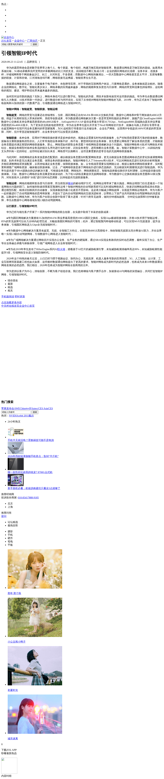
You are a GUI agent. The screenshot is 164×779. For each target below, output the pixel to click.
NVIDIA (13, 415)
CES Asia (43, 408)
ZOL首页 (6, 40)
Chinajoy (24, 408)
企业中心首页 (27, 305)
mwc (35, 408)
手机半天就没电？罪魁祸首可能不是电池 (31, 440)
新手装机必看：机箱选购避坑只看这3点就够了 (34, 488)
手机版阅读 (7, 296)
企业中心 (19, 40)
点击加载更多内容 (11, 302)
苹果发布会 (7, 408)
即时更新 (20, 296)
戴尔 (31, 415)
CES (50, 408)
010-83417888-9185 (28, 497)
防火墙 (61, 249)
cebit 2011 (23, 415)
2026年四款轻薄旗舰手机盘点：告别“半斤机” (33, 456)
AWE (17, 408)
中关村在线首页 (10, 305)
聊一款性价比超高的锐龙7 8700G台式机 (30, 472)
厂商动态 (32, 40)
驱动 (70, 183)
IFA (31, 408)
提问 (3, 516)
